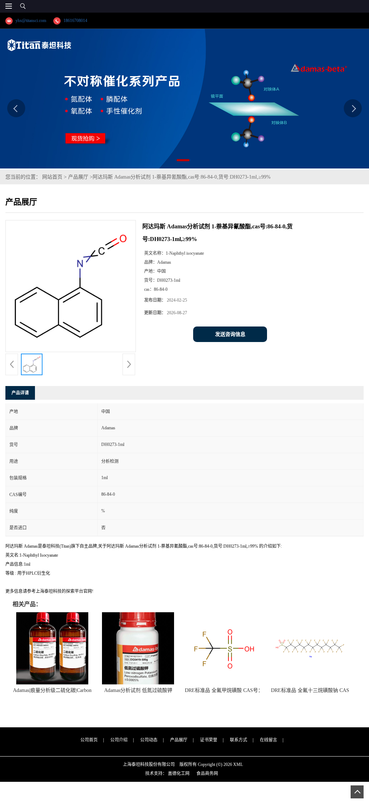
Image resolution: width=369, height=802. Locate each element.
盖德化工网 (179, 773)
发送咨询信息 (230, 334)
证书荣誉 (208, 739)
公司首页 (89, 739)
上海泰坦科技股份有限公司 (149, 764)
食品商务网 (207, 773)
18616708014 (75, 20)
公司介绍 (119, 739)
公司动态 (148, 739)
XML (238, 764)
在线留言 (268, 739)
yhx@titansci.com (30, 20)
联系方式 (238, 739)
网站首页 (52, 177)
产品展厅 (78, 177)
